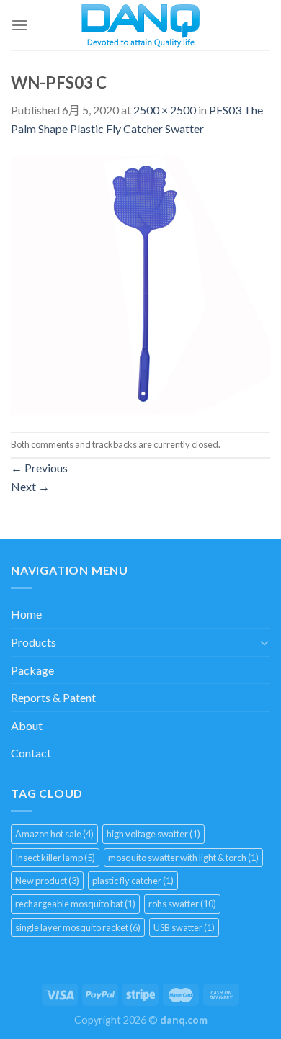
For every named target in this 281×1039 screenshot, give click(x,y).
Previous (39, 467)
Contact (31, 753)
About (27, 725)
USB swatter (184, 927)
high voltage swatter (153, 834)
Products (33, 642)
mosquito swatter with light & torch (183, 857)
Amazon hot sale (54, 834)
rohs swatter (182, 903)
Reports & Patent (53, 697)
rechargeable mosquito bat (75, 903)
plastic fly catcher (133, 880)
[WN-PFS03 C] (140, 283)
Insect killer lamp (55, 857)
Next (30, 486)
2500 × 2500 (164, 110)
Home (26, 614)
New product (47, 880)
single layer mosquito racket (77, 927)
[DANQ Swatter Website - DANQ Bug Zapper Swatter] (141, 25)
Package (32, 670)
